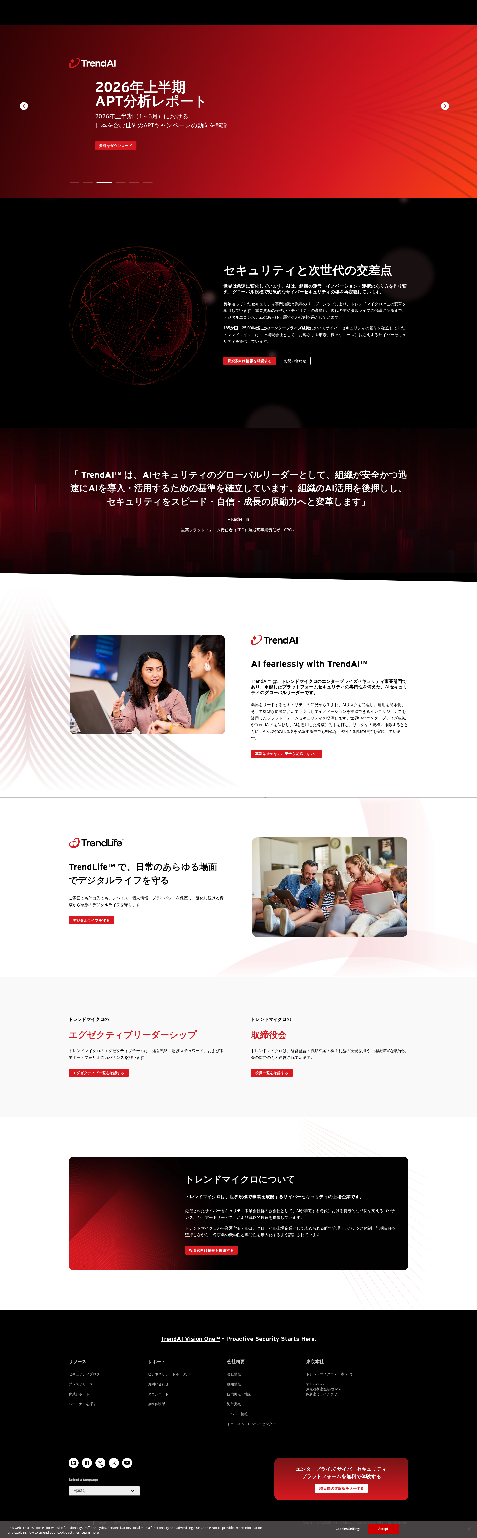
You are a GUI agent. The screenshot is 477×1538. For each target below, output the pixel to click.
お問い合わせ (295, 361)
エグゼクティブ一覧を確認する (98, 1073)
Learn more (90, 1532)
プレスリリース (81, 1384)
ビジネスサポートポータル (169, 1374)
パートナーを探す (82, 1403)
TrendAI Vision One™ (190, 1338)
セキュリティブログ (84, 1374)
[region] (238, 1529)
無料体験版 (156, 1403)
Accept (383, 1528)
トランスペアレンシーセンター (251, 1423)
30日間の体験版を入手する (341, 1488)
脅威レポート (79, 1394)
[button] (75, 182)
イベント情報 (237, 1413)
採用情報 (234, 1384)
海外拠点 (234, 1403)
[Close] (469, 1528)
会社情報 (234, 1374)
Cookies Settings (348, 1528)
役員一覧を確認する (271, 1073)
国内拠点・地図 (239, 1394)
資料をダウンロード (116, 146)
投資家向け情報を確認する (250, 361)
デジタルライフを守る (91, 920)
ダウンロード (158, 1394)
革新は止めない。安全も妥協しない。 (286, 754)
